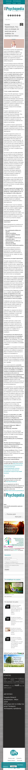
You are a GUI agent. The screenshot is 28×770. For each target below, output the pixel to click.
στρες (23, 685)
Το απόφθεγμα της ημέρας (9, 594)
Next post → (19, 517)
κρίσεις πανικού (11, 685)
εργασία (18, 682)
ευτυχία (21, 682)
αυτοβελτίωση (21, 678)
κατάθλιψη (6, 685)
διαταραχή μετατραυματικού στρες (9, 681)
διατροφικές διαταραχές (19, 681)
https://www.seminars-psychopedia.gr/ (15, 490)
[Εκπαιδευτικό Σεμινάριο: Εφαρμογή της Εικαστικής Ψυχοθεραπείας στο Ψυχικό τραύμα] (7, 630)
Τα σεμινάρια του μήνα (11, 602)
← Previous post (10, 514)
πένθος (21, 685)
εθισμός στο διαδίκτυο (13, 682)
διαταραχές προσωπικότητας (17, 679)
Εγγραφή (14, 3)
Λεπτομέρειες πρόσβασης (12, 708)
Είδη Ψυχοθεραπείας (17, 1)
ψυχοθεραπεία (9, 687)
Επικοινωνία (19, 760)
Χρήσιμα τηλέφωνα (11, 760)
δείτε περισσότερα (8, 596)
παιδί (17, 685)
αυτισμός (9, 678)
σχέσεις (5, 687)
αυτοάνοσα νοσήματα (14, 678)
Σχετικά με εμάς (8, 1)
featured (5, 678)
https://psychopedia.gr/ (11, 481)
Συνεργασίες (19, 758)
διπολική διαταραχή (7, 682)
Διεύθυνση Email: (8, 557)
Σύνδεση (19, 3)
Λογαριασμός (8, 3)
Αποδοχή (13, 766)
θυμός (23, 682)
